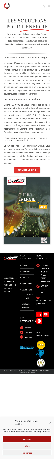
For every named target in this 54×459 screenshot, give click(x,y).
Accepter (27, 439)
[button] (50, 422)
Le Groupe (26, 271)
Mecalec (25, 278)
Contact (25, 265)
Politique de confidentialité (27, 372)
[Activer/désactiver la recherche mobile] (44, 6)
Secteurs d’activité (26, 305)
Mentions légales (45, 370)
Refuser (27, 446)
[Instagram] (39, 321)
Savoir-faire (27, 290)
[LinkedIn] (39, 314)
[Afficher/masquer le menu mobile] (49, 6)
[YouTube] (46, 314)
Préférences (27, 453)
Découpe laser (28, 296)
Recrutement (27, 284)
